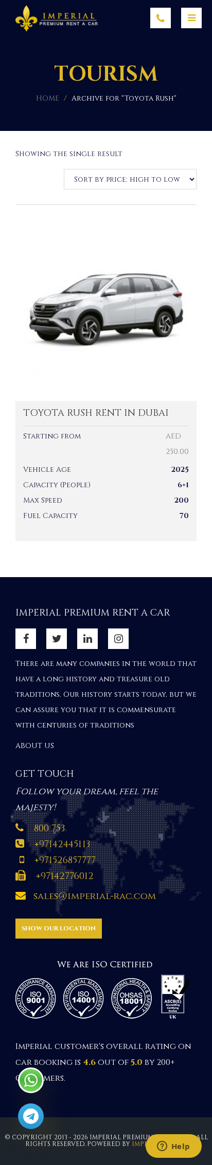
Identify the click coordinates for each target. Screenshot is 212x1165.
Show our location (59, 928)
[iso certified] (105, 988)
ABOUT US (34, 746)
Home (47, 98)
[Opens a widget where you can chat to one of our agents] (173, 1147)
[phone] (160, 18)
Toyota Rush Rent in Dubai (96, 413)
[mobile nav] (191, 18)
